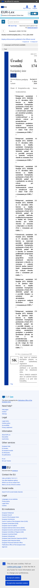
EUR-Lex (7, 12)
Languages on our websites (10, 499)
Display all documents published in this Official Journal (18, 39)
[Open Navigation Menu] (3, 22)
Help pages (5, 409)
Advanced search (33, 27)
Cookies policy (6, 423)
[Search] (36, 21)
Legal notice (5, 421)
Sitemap (4, 414)
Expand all (26, 41)
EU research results (7, 450)
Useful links (5, 439)
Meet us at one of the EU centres (11, 484)
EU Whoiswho (6, 452)
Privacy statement (7, 427)
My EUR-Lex (27, 8)
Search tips (13, 26)
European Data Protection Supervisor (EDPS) (14, 538)
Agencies (4, 547)
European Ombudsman (8, 536)
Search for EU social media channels (12, 492)
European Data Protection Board (11, 540)
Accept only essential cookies (17, 583)
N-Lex (3, 458)
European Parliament (8, 513)
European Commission (8, 519)
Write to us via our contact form (11, 482)
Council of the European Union (10, 517)
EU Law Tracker (6, 461)
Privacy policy (6, 501)
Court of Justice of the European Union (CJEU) (15, 521)
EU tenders (5, 448)
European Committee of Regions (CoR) (13, 532)
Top (11, 384)
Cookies (4, 505)
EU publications (6, 455)
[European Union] (6, 467)
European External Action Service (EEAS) (13, 528)
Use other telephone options (10, 480)
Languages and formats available (14, 45)
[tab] (20, 44)
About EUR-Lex (6, 435)
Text (5, 49)
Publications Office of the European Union (13, 545)
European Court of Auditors (9, 525)
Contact (4, 411)
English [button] (35, 8)
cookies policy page (14, 567)
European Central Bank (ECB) (10, 523)
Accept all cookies (13, 578)
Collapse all (34, 41)
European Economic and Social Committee (14, 530)
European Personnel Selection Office (12, 542)
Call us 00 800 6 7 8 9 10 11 (9, 478)
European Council (7, 515)
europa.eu (15, 470)
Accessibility (5, 425)
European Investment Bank (9, 534)
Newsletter (5, 437)
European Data (6, 446)
